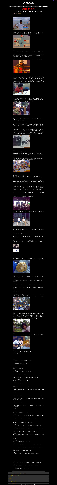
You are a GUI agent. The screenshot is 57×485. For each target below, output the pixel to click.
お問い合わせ (14, 481)
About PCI (36, 6)
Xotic (12, 473)
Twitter (15, 483)
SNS (9, 483)
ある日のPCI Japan (13, 475)
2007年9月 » (19, 13)
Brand (15, 6)
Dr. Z (22, 473)
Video (23, 6)
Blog (19, 6)
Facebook (12, 483)
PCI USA (56, 0)
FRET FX (25, 473)
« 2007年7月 (14, 13)
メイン (17, 13)
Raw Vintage (17, 473)
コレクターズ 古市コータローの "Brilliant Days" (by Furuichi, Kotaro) (28, 11)
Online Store (27, 6)
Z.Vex (20, 473)
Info (10, 6)
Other (31, 6)
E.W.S (14, 473)
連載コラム (18, 475)
